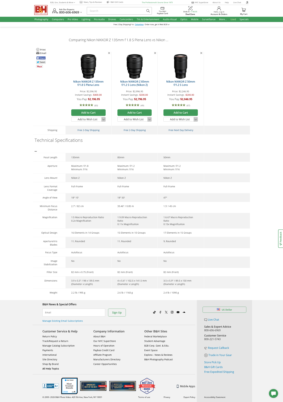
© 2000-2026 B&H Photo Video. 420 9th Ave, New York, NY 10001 (72, 397)
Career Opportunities (105, 364)
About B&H (99, 336)
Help (227, 2)
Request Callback (218, 348)
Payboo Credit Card (103, 350)
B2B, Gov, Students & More (61, 2)
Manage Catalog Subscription (58, 345)
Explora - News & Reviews (158, 354)
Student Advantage (154, 341)
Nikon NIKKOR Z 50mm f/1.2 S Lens (180, 83)
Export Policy (189, 397)
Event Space (151, 350)
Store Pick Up (212, 362)
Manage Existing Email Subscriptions (62, 320)
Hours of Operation (103, 345)
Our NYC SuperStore (104, 341)
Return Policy (49, 336)
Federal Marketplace (155, 336)
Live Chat (237, 2)
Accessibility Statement (214, 397)
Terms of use (144, 397)
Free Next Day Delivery (181, 130)
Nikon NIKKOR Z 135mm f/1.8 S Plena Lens (88, 83)
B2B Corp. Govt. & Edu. (156, 345)
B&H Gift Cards (213, 367)
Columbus (139, 24)
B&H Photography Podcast (158, 359)
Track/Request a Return (55, 341)
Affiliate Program (102, 354)
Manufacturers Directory (106, 359)
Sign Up (117, 312)
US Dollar (227, 309)
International (49, 354)
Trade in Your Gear (220, 355)
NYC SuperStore (201, 2)
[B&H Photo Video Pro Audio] (42, 10)
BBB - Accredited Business (50, 385)
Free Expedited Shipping (219, 372)
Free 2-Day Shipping (88, 130)
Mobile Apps (187, 386)
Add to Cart (88, 112)
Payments (47, 350)
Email (48, 312)
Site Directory (49, 359)
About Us (216, 2)
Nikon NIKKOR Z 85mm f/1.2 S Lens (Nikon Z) (134, 83)
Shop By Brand (50, 364)
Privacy (167, 397)
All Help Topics (50, 368)
